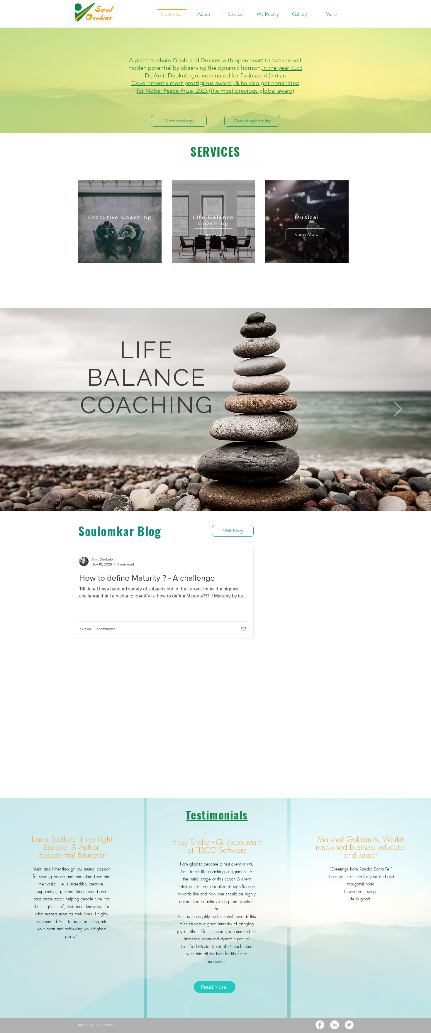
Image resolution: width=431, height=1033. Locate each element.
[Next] (398, 409)
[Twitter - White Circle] (349, 1024)
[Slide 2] (215, 496)
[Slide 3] (221, 496)
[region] (120, 221)
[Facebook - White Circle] (319, 1024)
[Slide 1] (210, 496)
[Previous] (33, 409)
